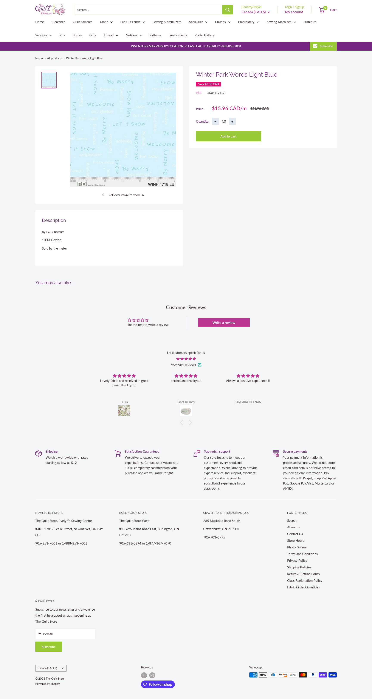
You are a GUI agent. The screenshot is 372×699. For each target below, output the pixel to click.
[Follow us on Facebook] (144, 675)
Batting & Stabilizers (167, 22)
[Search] (227, 9)
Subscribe (326, 46)
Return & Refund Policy (303, 574)
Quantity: (202, 121)
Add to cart (228, 136)
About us (293, 527)
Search (291, 520)
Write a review (223, 322)
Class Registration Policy (304, 580)
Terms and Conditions (302, 554)
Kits (62, 35)
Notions (131, 35)
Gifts (92, 35)
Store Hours (295, 540)
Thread (108, 35)
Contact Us (295, 534)
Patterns (155, 35)
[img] (186, 359)
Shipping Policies (299, 567)
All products (54, 58)
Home (39, 22)
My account (294, 12)
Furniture (310, 22)
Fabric (104, 22)
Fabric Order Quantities (303, 587)
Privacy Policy (297, 560)
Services (41, 35)
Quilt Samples (82, 22)
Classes (220, 22)
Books (77, 35)
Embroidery (246, 22)
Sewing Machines (279, 22)
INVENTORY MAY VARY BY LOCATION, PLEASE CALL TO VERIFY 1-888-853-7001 (186, 46)
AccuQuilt (196, 22)
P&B (198, 92)
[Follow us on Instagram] (152, 675)
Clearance (58, 22)
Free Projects (178, 35)
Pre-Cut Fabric (130, 22)
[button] (183, 423)
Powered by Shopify (47, 683)
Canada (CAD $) (47, 668)
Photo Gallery (204, 35)
